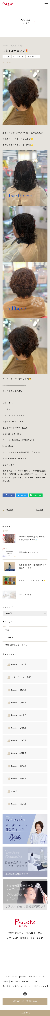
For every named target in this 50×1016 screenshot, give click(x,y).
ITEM (35, 981)
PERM (5, 981)
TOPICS (24, 977)
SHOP (32, 977)
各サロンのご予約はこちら (25, 1001)
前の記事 (10, 510)
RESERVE (25, 1013)
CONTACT (15, 981)
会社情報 (7, 986)
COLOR (40, 977)
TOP (5, 977)
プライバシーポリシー (22, 986)
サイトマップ (40, 986)
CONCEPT (13, 977)
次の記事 (39, 510)
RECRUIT (26, 981)
